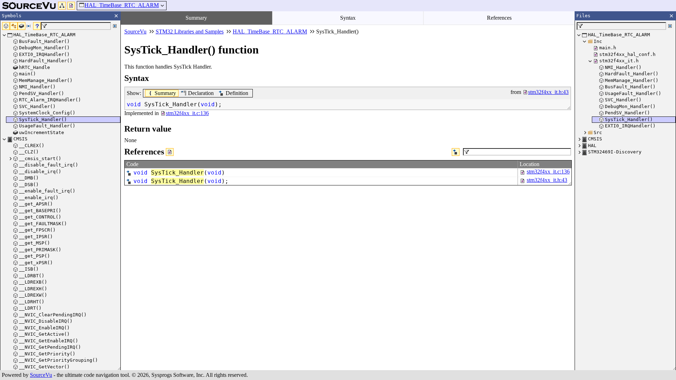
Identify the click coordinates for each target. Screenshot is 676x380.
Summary (196, 18)
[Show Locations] (170, 152)
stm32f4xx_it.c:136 (548, 172)
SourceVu (41, 375)
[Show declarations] (455, 152)
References (499, 18)
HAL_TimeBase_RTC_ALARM (121, 5)
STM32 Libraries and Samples (190, 31)
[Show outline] (62, 6)
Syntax (348, 18)
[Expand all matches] (114, 26)
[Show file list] (71, 6)
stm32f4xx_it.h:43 (547, 180)
